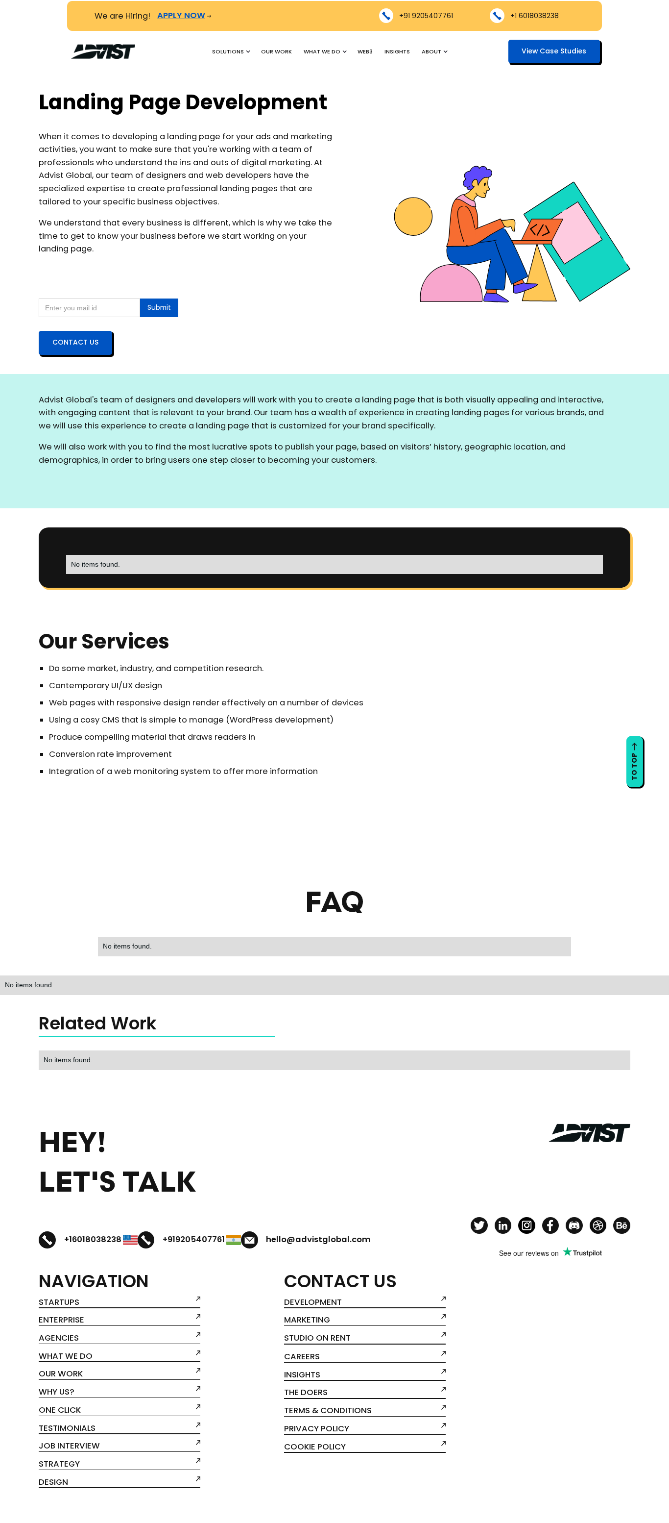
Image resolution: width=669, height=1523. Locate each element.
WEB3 (365, 51)
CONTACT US (75, 342)
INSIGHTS (397, 51)
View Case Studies (554, 51)
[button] (230, 51)
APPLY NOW (181, 16)
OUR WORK (276, 51)
